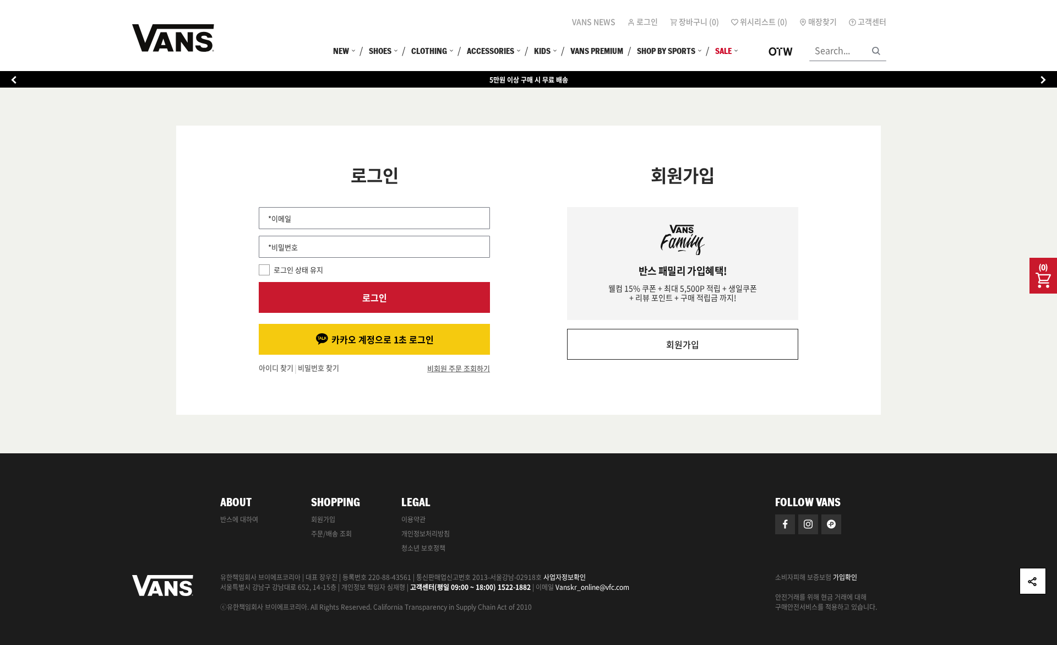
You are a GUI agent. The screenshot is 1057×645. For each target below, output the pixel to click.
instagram (808, 524)
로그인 (374, 297)
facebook (785, 524)
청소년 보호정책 (423, 548)
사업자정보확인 (564, 577)
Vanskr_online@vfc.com (592, 587)
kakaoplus (831, 524)
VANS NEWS (593, 21)
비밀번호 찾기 (318, 368)
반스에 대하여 (239, 519)
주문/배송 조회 (331, 534)
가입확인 (845, 577)
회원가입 (682, 344)
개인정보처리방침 (425, 534)
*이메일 (279, 218)
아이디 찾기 (276, 368)
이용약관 (413, 519)
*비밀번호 (283, 247)
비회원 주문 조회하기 (458, 368)
